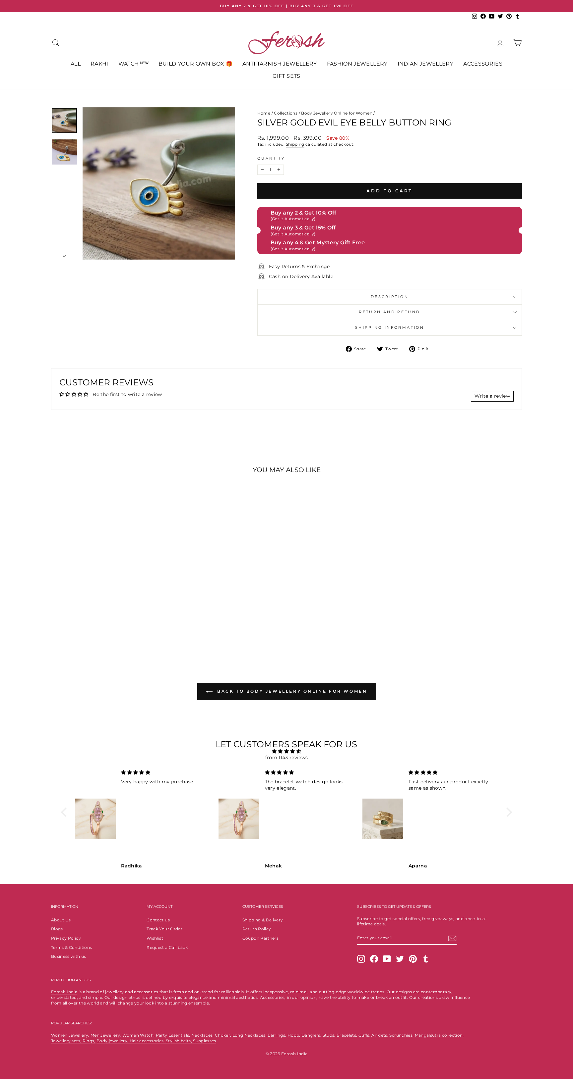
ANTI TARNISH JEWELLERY (279, 64)
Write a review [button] (492, 396)
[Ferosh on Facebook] (374, 959)
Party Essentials (172, 1035)
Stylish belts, (179, 1040)
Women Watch (138, 1035)
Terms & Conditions (71, 947)
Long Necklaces (249, 1035)
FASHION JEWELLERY (357, 64)
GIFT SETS (286, 76)
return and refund (389, 312)
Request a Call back (167, 947)
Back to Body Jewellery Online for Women (291, 691)
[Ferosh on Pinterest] (413, 959)
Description (390, 296)
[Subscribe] (452, 938)
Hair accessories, (148, 1040)
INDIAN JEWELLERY (426, 64)
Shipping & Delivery (262, 919)
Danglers (310, 1035)
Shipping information (389, 327)
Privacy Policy (66, 938)
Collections (285, 113)
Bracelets (346, 1035)
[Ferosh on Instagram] (361, 959)
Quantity (271, 158)
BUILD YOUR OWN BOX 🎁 (195, 64)
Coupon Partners (260, 938)
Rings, (89, 1040)
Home (263, 113)
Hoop (293, 1035)
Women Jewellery (69, 1035)
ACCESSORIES (482, 64)
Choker (222, 1035)
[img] (286, 751)
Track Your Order (164, 928)
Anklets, (380, 1035)
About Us (61, 919)
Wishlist (155, 938)
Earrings (276, 1035)
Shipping (295, 144)
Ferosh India (64, 991)
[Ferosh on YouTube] (387, 959)
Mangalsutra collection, (439, 1035)
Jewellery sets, (67, 1040)
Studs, (329, 1035)
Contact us (158, 919)
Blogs (57, 928)
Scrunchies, (401, 1035)
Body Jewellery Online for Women (336, 113)
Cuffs (363, 1035)
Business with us (68, 956)
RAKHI (99, 64)
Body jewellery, (113, 1040)
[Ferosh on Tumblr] (426, 959)
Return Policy (256, 928)
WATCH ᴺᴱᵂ (133, 64)
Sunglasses (204, 1040)
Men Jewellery (105, 1035)
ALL (76, 64)
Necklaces (202, 1035)
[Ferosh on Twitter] (400, 959)
